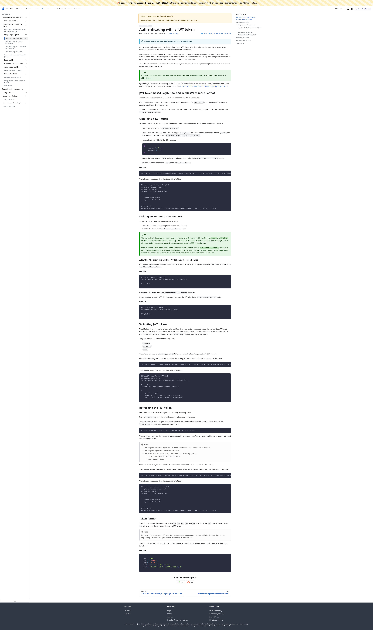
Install (37, 9)
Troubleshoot (58, 9)
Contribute (68, 9)
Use (43, 9)
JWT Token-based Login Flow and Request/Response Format (245, 18)
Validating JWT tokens (242, 37)
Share (228, 33)
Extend (49, 9)
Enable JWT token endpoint (200, 448)
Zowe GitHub (214, 617)
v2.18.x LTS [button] (338, 9)
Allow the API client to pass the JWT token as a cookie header (250, 29)
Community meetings (217, 614)
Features (127, 614)
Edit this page (174, 33)
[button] (14, 17)
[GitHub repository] (348, 8)
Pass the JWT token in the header (247, 34)
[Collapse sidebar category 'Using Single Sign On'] (26, 34)
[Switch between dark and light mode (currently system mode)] (351, 8)
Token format (240, 43)
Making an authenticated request (246, 25)
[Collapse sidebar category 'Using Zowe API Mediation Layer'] (26, 25)
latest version (172, 20)
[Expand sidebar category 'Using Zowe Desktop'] (26, 20)
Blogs (169, 611)
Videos (169, 614)
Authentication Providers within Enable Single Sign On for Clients (204, 86)
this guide (176, 2)
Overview (29, 9)
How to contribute (216, 620)
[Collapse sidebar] (14, 601)
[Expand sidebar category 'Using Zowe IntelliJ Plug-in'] (26, 102)
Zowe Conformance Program (177, 620)
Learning (170, 617)
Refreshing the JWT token (243, 40)
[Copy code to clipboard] (228, 145)
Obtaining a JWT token (242, 22)
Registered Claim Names (205, 535)
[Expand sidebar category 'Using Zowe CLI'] (26, 92)
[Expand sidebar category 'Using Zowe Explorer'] (26, 96)
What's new (20, 9)
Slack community (215, 611)
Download (128, 611)
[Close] (370, 3)
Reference (77, 9)
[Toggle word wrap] (225, 173)
